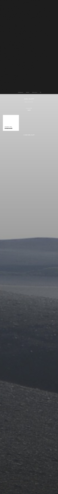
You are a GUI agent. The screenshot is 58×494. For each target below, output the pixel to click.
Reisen (27, 92)
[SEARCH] (40, 92)
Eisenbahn (20, 92)
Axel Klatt (29, 99)
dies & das (34, 92)
